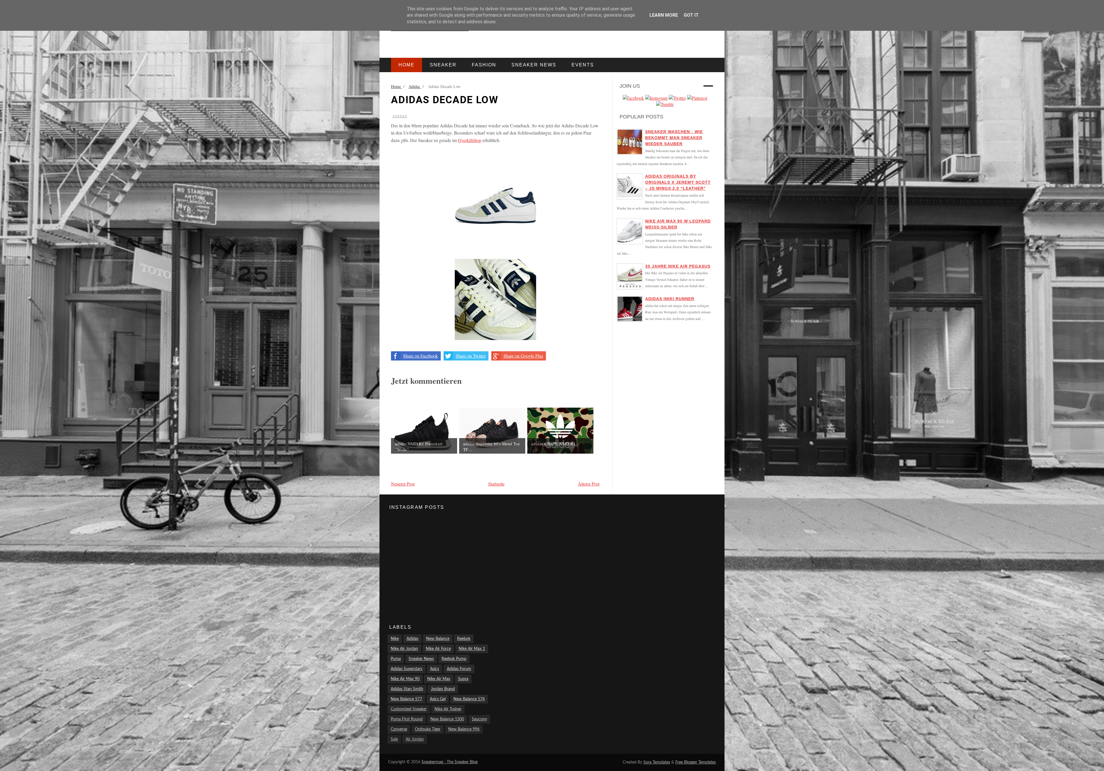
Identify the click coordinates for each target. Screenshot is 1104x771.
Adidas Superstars (406, 669)
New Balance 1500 (447, 719)
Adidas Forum (459, 669)
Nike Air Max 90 (405, 679)
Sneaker (443, 64)
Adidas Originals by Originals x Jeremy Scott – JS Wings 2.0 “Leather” (678, 182)
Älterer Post (588, 484)
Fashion (484, 64)
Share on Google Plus (523, 356)
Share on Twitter (471, 356)
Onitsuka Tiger (427, 729)
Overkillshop (469, 140)
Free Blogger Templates (695, 762)
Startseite (496, 484)
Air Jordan (415, 739)
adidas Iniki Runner (669, 298)
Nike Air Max (438, 679)
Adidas (399, 116)
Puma (396, 659)
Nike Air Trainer (447, 709)
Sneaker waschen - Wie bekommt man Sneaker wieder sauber (674, 137)
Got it (691, 15)
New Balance (437, 639)
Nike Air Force (438, 649)
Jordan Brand (443, 689)
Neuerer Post (403, 484)
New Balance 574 (469, 699)
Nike (395, 639)
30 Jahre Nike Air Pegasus (677, 266)
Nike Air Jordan (404, 649)
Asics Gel (438, 699)
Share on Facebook (420, 356)
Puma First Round (407, 719)
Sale (394, 739)
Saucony (479, 719)
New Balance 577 (406, 699)
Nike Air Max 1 (472, 649)
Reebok (463, 639)
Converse (399, 729)
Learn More (663, 15)
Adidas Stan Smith (407, 689)
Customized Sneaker (409, 709)
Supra (463, 679)
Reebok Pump (454, 659)
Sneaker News (421, 659)
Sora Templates (656, 762)
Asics (434, 669)
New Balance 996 (464, 729)
